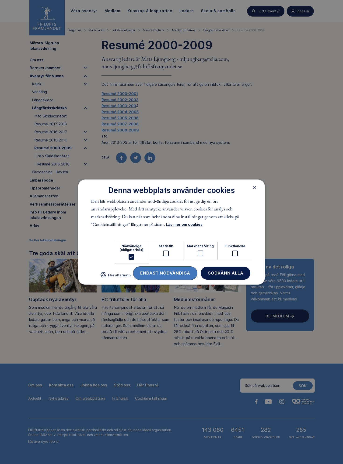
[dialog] (171, 232)
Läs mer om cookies (184, 224)
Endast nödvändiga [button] (165, 273)
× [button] (254, 187)
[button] (116, 276)
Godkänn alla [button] (225, 273)
